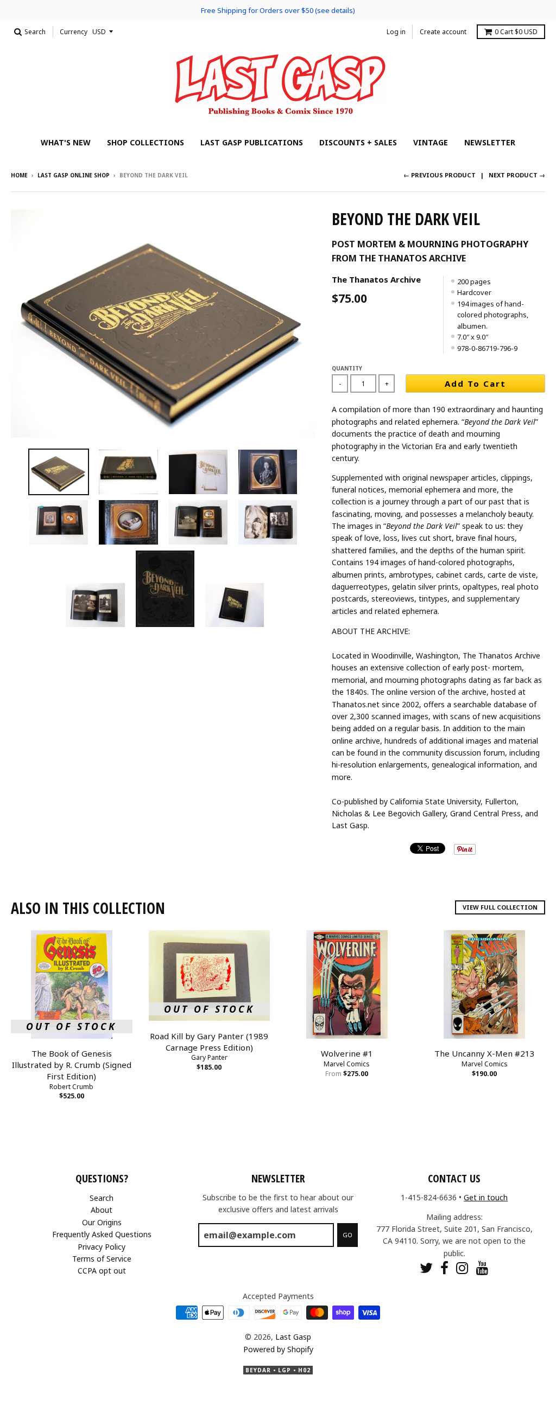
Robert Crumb (71, 1086)
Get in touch (486, 1197)
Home (19, 175)
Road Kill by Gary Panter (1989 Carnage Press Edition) (209, 1042)
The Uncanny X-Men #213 (484, 1053)
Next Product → (517, 175)
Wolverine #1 (347, 1053)
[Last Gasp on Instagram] (462, 1268)
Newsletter (489, 142)
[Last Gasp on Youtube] (482, 1268)
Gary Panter (209, 1057)
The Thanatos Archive (376, 279)
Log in (396, 31)
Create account (443, 31)
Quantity (347, 368)
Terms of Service (101, 1258)
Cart (516, 31)
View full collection (500, 907)
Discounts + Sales (358, 142)
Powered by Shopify (278, 1349)
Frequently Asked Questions (101, 1234)
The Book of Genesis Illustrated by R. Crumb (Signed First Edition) (71, 1065)
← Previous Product (439, 175)
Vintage (430, 142)
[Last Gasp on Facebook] (444, 1268)
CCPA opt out (102, 1270)
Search (101, 1198)
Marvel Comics (347, 1064)
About (101, 1210)
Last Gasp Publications (251, 142)
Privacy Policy (101, 1247)
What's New (66, 142)
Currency (73, 31)
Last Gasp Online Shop (73, 175)
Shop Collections (145, 142)
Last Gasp (293, 1337)
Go (347, 1235)
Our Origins (102, 1222)
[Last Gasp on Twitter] (426, 1268)
